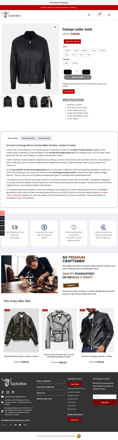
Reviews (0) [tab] (44, 138)
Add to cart (77, 77)
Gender (66, 59)
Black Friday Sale (44, 399)
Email (95, 393)
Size (65, 47)
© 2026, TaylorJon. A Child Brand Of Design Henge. (56, 436)
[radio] (67, 50)
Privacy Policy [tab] (28, 138)
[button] (89, 15)
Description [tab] (13, 138)
